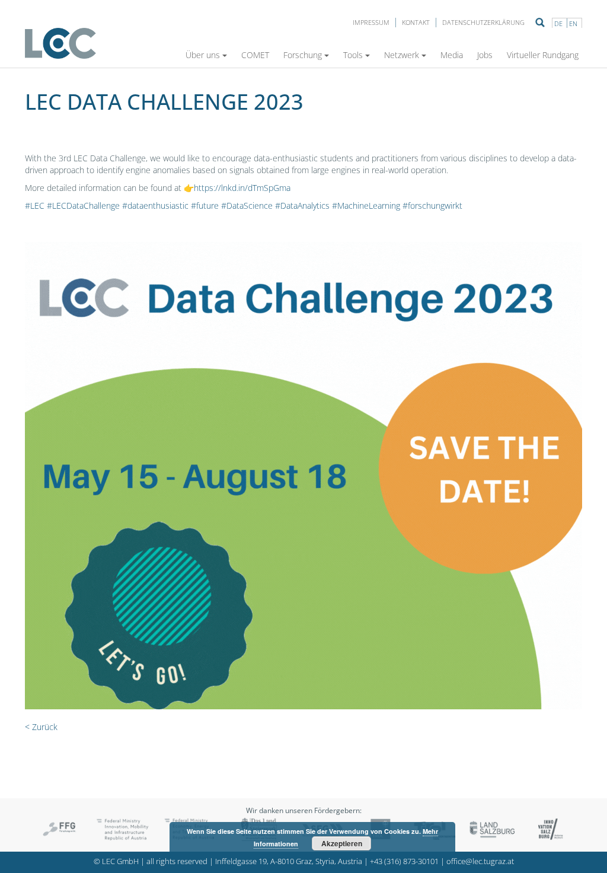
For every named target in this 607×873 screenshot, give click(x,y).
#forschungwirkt (432, 205)
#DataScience (247, 205)
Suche (540, 22)
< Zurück (41, 726)
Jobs (485, 54)
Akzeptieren (341, 843)
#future (205, 205)
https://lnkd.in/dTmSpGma (242, 187)
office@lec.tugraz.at (480, 861)
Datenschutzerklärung (483, 22)
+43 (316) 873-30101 (404, 861)
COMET (255, 54)
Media (451, 54)
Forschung (302, 54)
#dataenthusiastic (155, 205)
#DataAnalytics (302, 205)
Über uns (203, 54)
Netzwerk (401, 54)
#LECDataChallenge (83, 205)
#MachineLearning (366, 205)
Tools (353, 54)
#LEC (34, 205)
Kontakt (416, 22)
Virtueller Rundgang (543, 54)
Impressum (371, 22)
